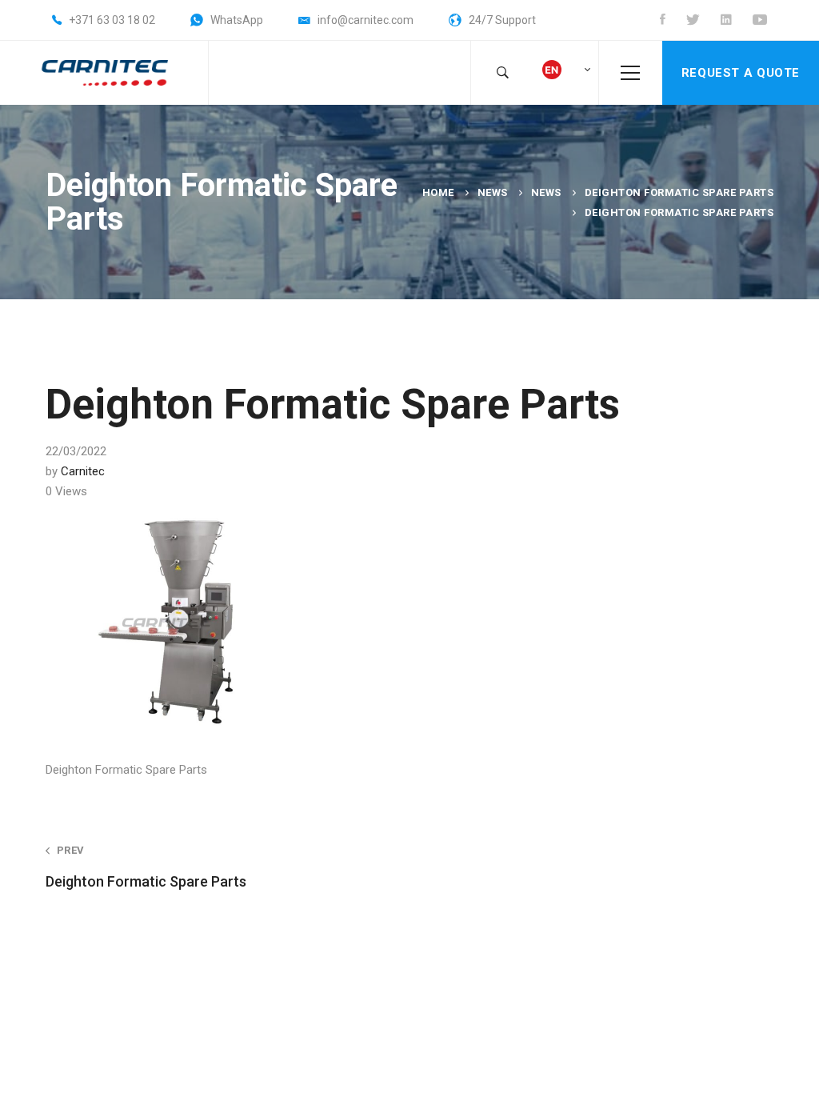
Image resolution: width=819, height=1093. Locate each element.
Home (438, 192)
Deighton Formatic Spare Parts (679, 192)
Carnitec (83, 471)
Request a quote (740, 73)
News (492, 192)
